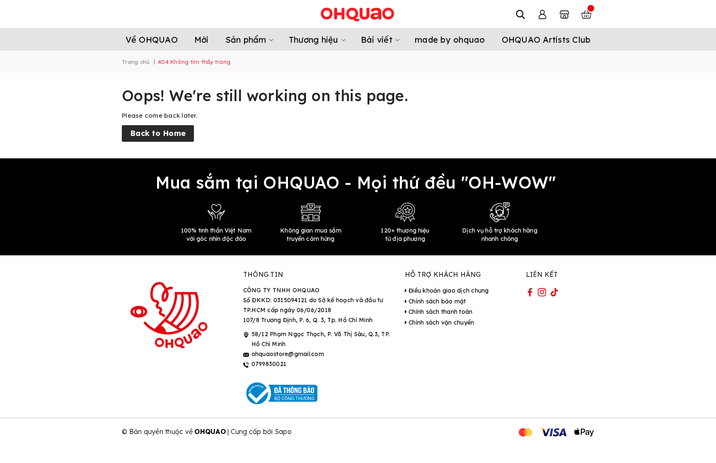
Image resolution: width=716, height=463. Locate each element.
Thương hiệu (315, 39)
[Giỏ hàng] (586, 14)
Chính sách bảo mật (436, 301)
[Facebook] (530, 294)
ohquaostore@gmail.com (288, 354)
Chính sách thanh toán (440, 311)
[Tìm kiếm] (520, 14)
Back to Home (158, 133)
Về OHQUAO (152, 39)
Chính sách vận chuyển (440, 322)
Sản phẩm (247, 39)
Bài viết (378, 39)
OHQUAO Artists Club (546, 39)
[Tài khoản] (542, 14)
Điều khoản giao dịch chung (448, 290)
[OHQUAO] (358, 14)
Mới (201, 39)
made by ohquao (450, 39)
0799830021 (269, 364)
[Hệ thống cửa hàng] (564, 14)
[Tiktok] (554, 294)
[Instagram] (542, 294)
